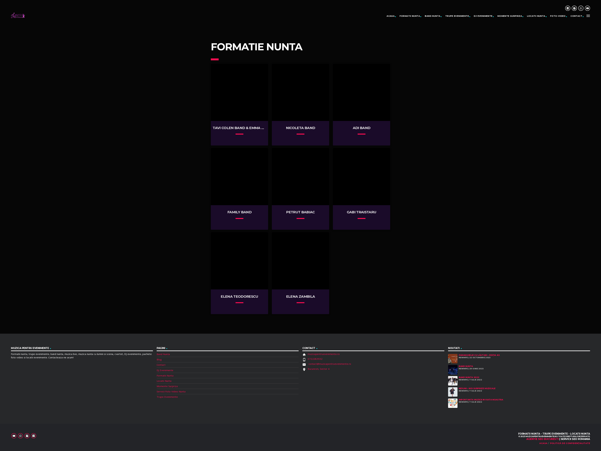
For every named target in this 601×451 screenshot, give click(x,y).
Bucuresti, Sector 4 (319, 368)
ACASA (391, 16)
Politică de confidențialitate (570, 443)
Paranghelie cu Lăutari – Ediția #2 (479, 355)
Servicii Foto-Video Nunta (171, 391)
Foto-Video (558, 16)
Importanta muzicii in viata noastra (481, 399)
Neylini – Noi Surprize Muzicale (477, 388)
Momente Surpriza (509, 16)
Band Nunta (432, 16)
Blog (159, 359)
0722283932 (315, 358)
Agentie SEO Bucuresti (542, 439)
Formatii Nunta (410, 16)
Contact (576, 16)
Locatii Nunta (536, 16)
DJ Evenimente (483, 16)
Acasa (543, 443)
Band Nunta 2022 (469, 377)
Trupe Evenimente (457, 16)
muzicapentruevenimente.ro (324, 354)
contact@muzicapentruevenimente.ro (329, 363)
